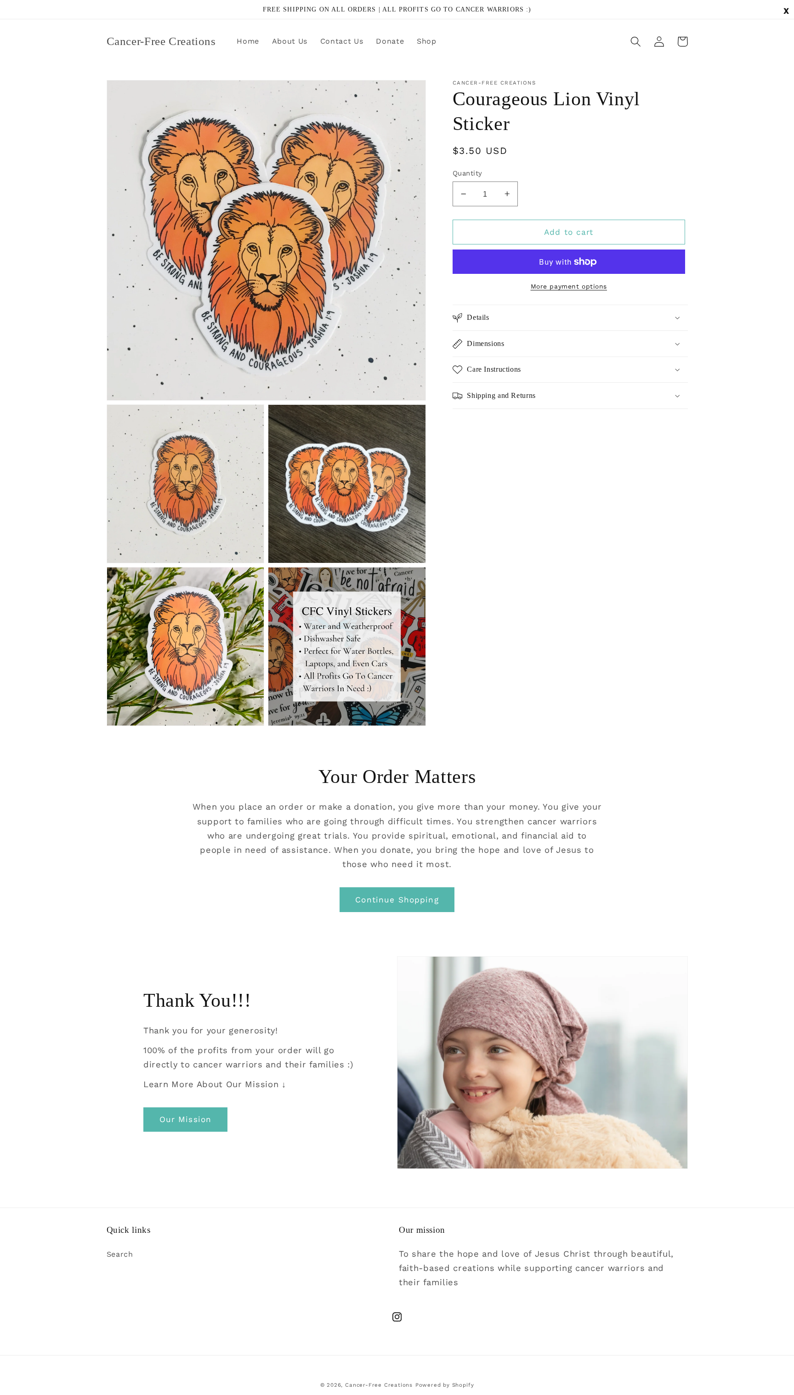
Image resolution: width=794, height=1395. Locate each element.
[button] (636, 41)
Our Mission (185, 1119)
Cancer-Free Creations (379, 1385)
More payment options (569, 286)
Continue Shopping (397, 899)
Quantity (467, 173)
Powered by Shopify (444, 1385)
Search (120, 1254)
